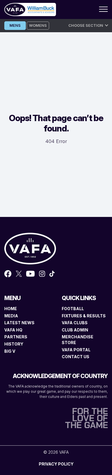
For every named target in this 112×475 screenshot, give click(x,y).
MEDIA (11, 315)
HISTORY (13, 344)
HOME (10, 308)
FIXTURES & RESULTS (84, 315)
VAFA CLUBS (75, 322)
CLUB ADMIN (75, 329)
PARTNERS (15, 336)
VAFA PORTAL (76, 349)
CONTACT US (75, 356)
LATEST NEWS (19, 322)
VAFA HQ (13, 329)
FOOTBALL (73, 308)
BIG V (9, 351)
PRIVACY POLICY (56, 463)
